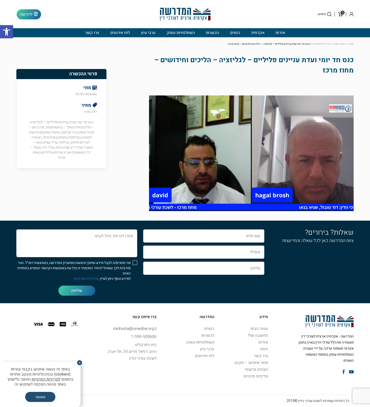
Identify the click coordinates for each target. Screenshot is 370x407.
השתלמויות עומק (181, 33)
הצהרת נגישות (256, 369)
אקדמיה (258, 33)
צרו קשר (92, 33)
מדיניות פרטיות (256, 376)
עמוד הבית (348, 44)
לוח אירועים (120, 33)
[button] (6, 31)
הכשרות (212, 33)
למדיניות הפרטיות (46, 379)
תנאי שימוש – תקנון (251, 363)
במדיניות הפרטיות (86, 278)
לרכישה (26, 14)
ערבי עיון (148, 33)
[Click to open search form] (329, 14)
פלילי (314, 44)
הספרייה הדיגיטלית (330, 44)
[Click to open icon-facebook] (344, 372)
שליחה (76, 291)
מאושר (40, 397)
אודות (280, 33)
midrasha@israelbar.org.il (135, 329)
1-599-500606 (144, 337)
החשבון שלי (258, 335)
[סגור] (79, 362)
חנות (264, 349)
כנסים (235, 33)
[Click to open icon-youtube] (351, 372)
